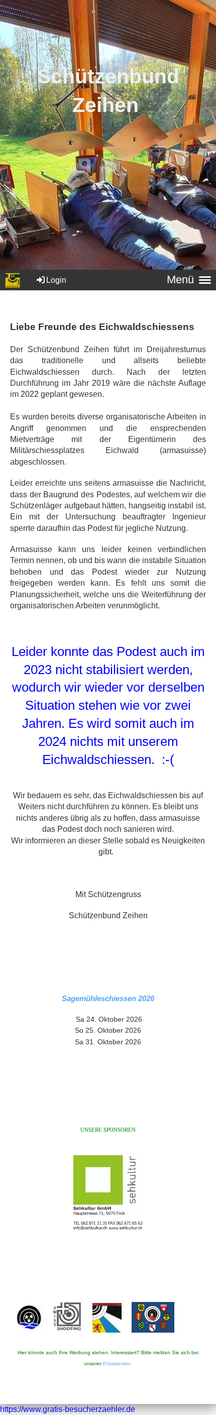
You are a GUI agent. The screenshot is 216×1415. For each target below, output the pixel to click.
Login (56, 280)
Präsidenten (117, 1363)
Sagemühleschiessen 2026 (108, 998)
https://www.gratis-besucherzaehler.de (67, 1409)
